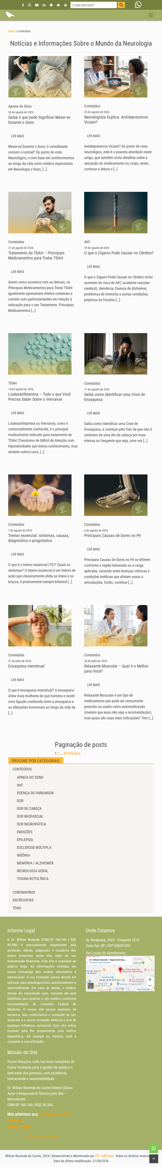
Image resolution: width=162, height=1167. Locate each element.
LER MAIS (18, 136)
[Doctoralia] (58, 5)
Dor (20, 800)
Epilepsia (25, 839)
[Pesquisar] (121, 5)
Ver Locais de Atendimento (106, 953)
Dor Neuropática (31, 824)
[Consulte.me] (65, 5)
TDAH (17, 908)
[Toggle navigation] (151, 15)
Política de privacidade (42, 1136)
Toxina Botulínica (33, 878)
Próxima (74, 753)
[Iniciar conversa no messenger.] (51, 5)
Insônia (23, 855)
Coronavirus (24, 892)
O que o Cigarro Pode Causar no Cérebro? (119, 252)
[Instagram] (29, 5)
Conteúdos (22, 769)
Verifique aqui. (19, 1126)
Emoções (24, 832)
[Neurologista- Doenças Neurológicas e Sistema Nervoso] (10, 15)
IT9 (97, 1156)
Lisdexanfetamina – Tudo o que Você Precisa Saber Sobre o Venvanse (39, 397)
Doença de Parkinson (35, 793)
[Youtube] (36, 5)
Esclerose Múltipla (34, 847)
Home (11, 31)
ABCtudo (108, 1156)
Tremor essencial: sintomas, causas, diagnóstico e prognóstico (38, 538)
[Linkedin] (44, 5)
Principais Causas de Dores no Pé (112, 535)
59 (65, 753)
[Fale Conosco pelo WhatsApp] (138, 5)
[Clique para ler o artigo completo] (40, 76)
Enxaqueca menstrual (26, 666)
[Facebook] (23, 5)
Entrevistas (23, 900)
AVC (20, 785)
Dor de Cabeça (29, 808)
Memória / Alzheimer (35, 863)
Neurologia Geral (32, 871)
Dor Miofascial (30, 816)
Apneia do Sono (30, 777)
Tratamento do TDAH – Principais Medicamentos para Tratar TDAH (36, 255)
